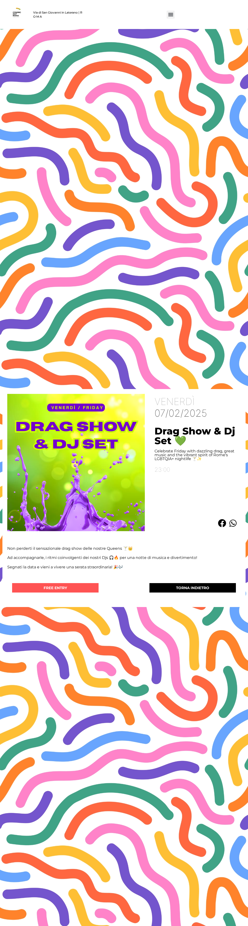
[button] (171, 15)
